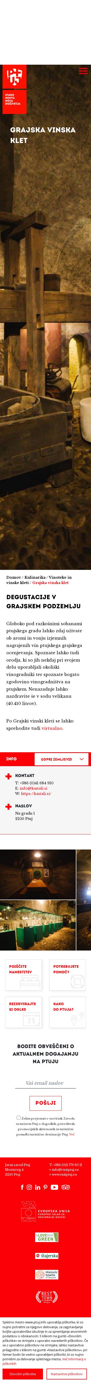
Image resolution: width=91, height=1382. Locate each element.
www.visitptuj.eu (64, 1174)
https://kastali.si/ (36, 793)
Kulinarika (35, 577)
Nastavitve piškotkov (67, 1374)
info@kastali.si (33, 788)
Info (11, 759)
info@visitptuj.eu (65, 1170)
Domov (13, 577)
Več (72, 1134)
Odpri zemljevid (56, 759)
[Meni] (83, 71)
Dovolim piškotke (23, 1374)
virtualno (52, 728)
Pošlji (45, 1103)
